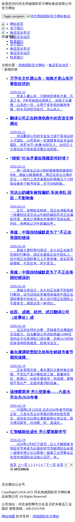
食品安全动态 (20, 53)
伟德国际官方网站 (31, 65)
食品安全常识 (20, 48)
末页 (60, 465)
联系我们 (16, 57)
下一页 (51, 465)
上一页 (23, 465)
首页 (13, 465)
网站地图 (8, 516)
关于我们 (16, 44)
